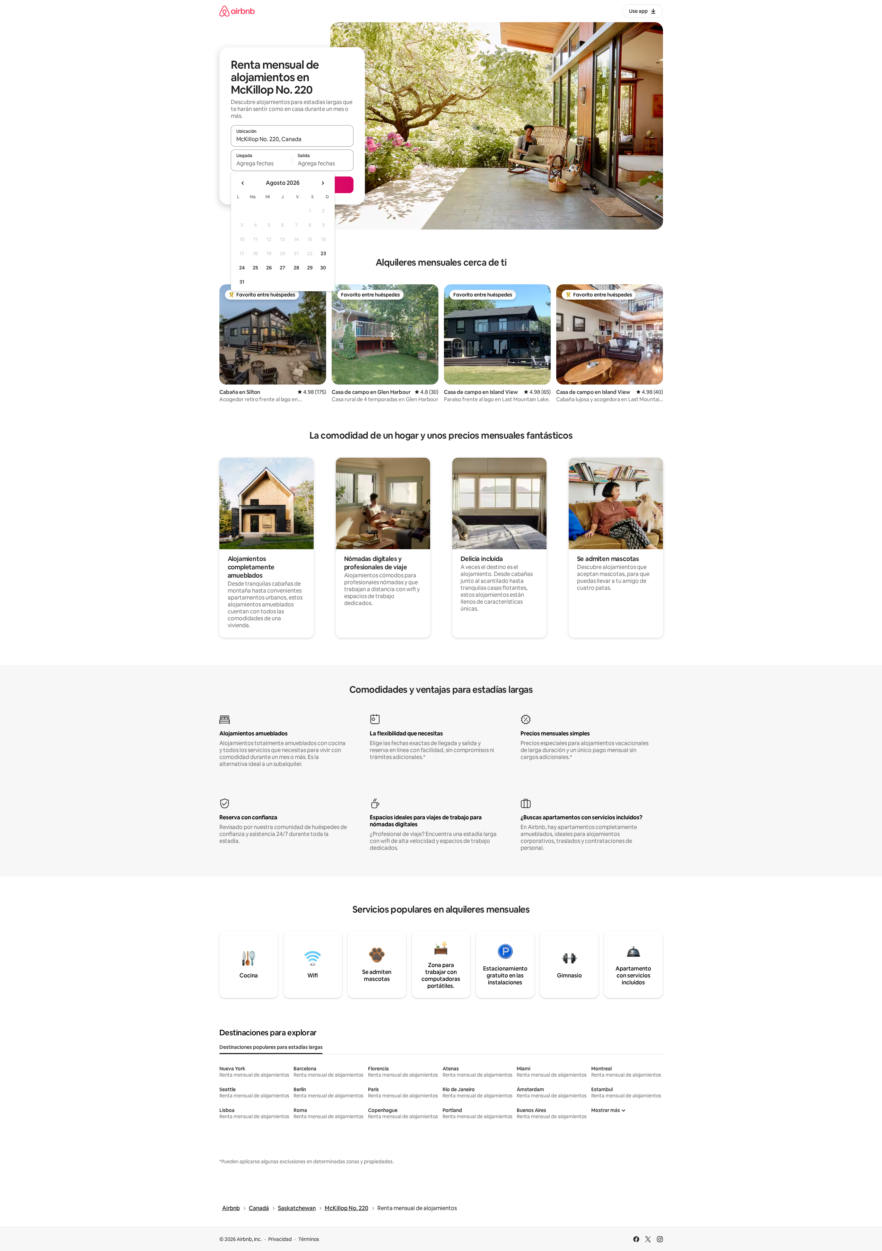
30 (323, 268)
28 (296, 268)
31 (241, 282)
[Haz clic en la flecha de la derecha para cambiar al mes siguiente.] (323, 183)
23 (323, 253)
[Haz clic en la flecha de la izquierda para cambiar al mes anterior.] (243, 183)
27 (282, 268)
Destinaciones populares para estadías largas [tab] (271, 1047)
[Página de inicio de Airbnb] (237, 11)
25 (255, 268)
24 (242, 268)
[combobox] (292, 139)
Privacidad (280, 1239)
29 (310, 268)
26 (269, 268)
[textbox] (261, 163)
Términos (308, 1239)
